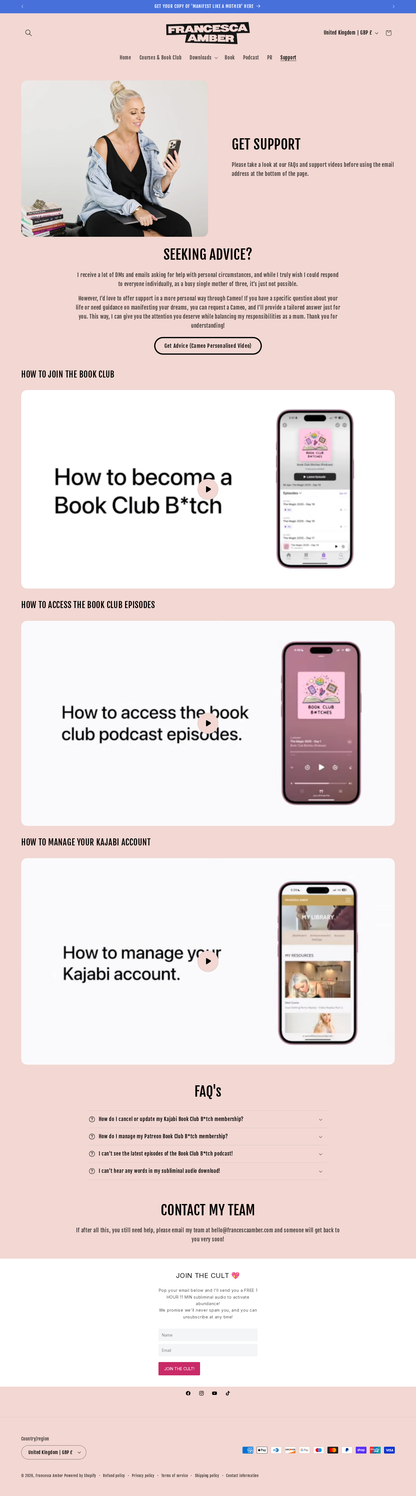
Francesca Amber (49, 1475)
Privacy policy (143, 1475)
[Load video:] (208, 489)
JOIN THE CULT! (179, 1368)
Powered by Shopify (80, 1475)
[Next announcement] (393, 6)
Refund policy (114, 1475)
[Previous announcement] (22, 6)
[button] (28, 33)
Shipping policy (207, 1475)
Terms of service (174, 1475)
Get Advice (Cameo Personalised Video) (208, 346)
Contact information (242, 1475)
